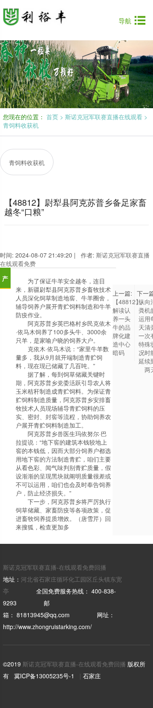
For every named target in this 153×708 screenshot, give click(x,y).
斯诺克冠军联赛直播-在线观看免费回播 (54, 567)
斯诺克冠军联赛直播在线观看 (103, 116)
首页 (52, 116)
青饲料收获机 (21, 125)
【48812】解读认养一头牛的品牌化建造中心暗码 (127, 327)
